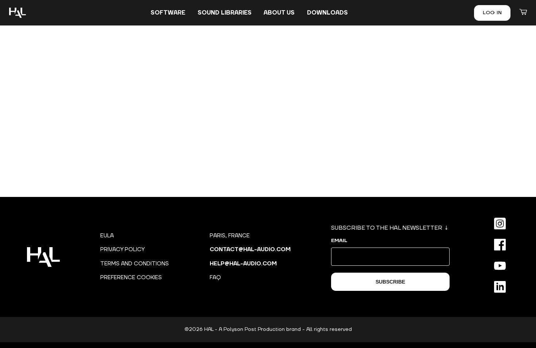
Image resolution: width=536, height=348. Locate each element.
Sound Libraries (225, 12)
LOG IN (492, 12)
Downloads (327, 12)
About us (279, 12)
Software (168, 12)
